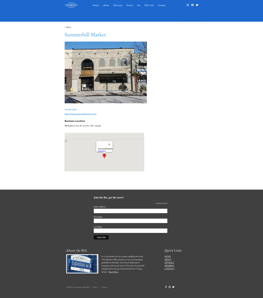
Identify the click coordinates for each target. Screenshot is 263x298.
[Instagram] (187, 4)
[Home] (71, 5)
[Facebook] (192, 4)
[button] (106, 5)
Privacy (104, 287)
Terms (95, 287)
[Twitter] (197, 4)
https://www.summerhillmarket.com (80, 114)
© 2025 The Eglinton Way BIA (77, 287)
